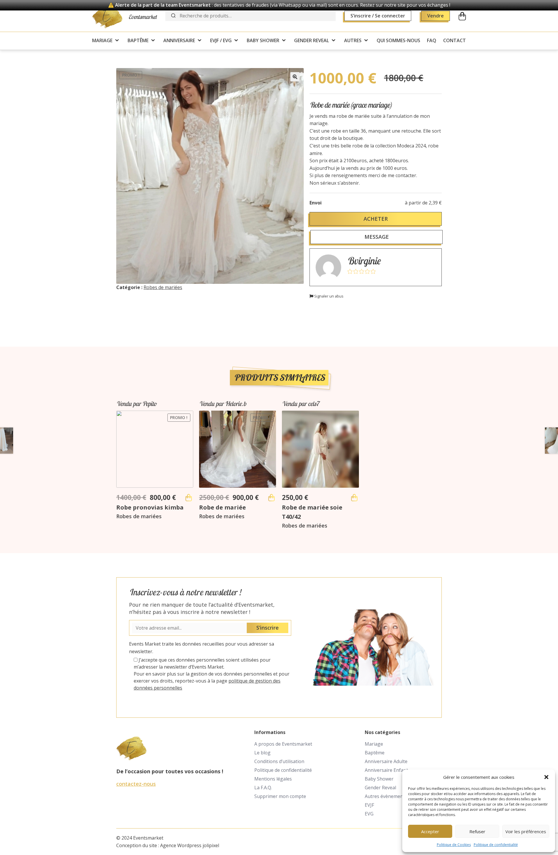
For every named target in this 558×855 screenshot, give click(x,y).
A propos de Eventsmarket (283, 744)
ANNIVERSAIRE (179, 40)
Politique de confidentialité (496, 844)
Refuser (477, 831)
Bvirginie (363, 260)
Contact (454, 40)
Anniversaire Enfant (386, 770)
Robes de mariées (163, 287)
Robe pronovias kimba (150, 507)
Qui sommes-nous (398, 40)
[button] (546, 777)
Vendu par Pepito (136, 404)
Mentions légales (273, 779)
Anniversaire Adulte (386, 761)
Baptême (374, 752)
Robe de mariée (222, 507)
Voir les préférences (525, 831)
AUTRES (353, 40)
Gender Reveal (380, 787)
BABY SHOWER (263, 40)
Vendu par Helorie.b (222, 404)
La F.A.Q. (263, 787)
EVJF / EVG (221, 40)
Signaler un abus (328, 296)
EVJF (369, 805)
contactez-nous (136, 783)
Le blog (262, 752)
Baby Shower (379, 779)
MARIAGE (102, 40)
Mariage (374, 744)
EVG (369, 814)
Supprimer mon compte (280, 796)
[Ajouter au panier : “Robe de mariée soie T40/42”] (354, 497)
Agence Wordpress (180, 845)
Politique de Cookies (454, 844)
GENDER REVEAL (311, 40)
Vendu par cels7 (300, 404)
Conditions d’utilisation (279, 761)
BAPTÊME (138, 40)
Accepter (430, 831)
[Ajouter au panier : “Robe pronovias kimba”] (188, 497)
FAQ (431, 40)
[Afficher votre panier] (462, 16)
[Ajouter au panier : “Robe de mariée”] (271, 497)
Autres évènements (386, 796)
